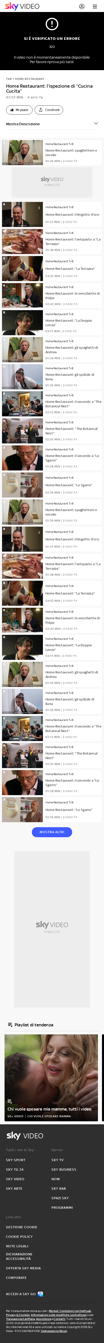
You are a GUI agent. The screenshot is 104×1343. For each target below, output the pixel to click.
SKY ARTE (14, 1188)
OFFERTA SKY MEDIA (23, 1268)
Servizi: (57, 1150)
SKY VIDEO (15, 1179)
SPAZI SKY (60, 1198)
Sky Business (63, 1169)
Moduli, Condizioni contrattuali (70, 1311)
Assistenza (43, 1319)
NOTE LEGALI (17, 1246)
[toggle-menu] (95, 7)
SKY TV (57, 1160)
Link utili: (14, 1217)
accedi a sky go (21, 1294)
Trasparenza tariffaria (20, 1319)
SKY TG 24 (15, 1169)
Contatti (59, 1319)
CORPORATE (16, 1278)
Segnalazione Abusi (54, 1331)
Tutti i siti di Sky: (20, 1150)
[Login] (82, 7)
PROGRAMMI (62, 1207)
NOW (55, 1179)
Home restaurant (29, 79)
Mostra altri (52, 832)
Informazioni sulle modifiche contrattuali (59, 1315)
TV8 (9, 79)
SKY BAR (58, 1188)
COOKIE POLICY (19, 1237)
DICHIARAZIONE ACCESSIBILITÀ (19, 1256)
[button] (19, 109)
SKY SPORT (15, 1160)
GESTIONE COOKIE (21, 1227)
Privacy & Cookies (18, 1315)
